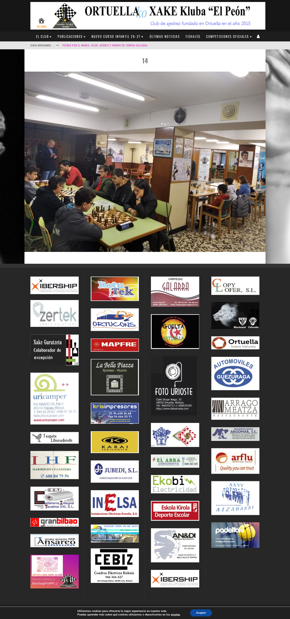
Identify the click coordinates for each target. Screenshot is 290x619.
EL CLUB (42, 36)
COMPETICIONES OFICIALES (227, 36)
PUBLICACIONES (70, 36)
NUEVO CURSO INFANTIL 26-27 (116, 36)
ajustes (175, 614)
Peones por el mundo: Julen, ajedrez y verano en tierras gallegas (105, 45)
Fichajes (193, 36)
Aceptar (201, 613)
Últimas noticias (165, 36)
